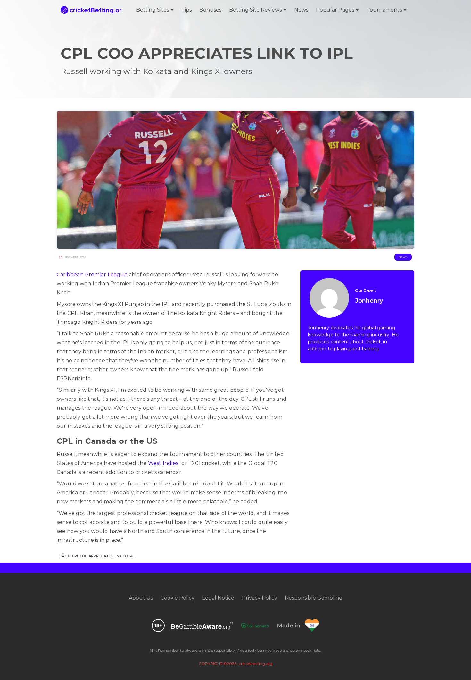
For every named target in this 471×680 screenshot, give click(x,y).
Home (63, 555)
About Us (141, 598)
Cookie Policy (177, 598)
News (301, 10)
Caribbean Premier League (92, 275)
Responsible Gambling (314, 598)
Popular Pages (335, 10)
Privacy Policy (259, 598)
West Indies (163, 463)
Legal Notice (218, 598)
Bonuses (210, 10)
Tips (186, 10)
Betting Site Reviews (255, 10)
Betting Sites (152, 10)
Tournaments (384, 10)
